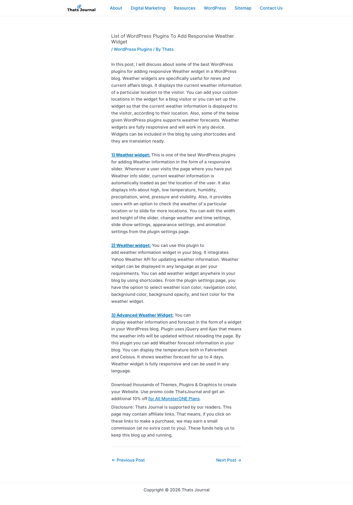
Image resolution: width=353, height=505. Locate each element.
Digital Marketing (148, 8)
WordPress (215, 8)
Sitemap (243, 8)
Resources (184, 8)
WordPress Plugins (133, 49)
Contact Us (271, 8)
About (116, 8)
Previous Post (128, 460)
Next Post (228, 460)
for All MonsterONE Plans (174, 398)
